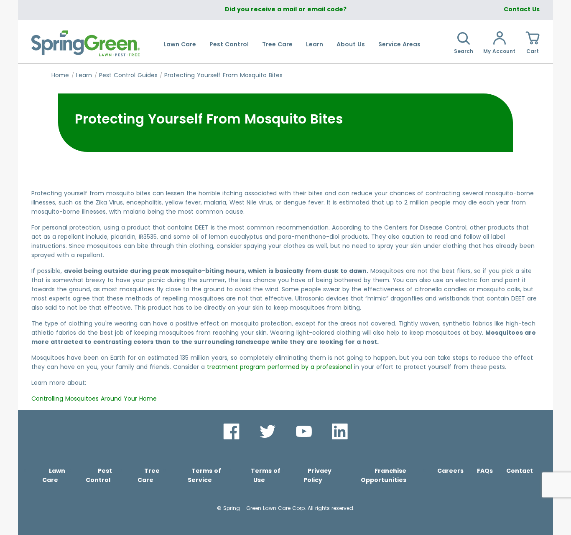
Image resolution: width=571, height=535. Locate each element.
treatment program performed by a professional (279, 367)
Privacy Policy (317, 475)
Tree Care (277, 44)
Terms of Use (265, 475)
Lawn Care (179, 44)
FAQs (485, 471)
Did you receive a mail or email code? (286, 9)
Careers (450, 471)
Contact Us (522, 9)
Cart (532, 51)
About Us (350, 44)
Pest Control (229, 44)
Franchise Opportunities (383, 475)
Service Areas (399, 44)
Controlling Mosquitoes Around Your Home (94, 398)
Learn (314, 44)
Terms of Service (204, 475)
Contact (519, 471)
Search (463, 51)
